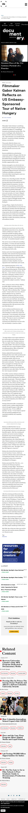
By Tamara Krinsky (5, 742)
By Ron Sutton (4, 689)
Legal (10, 746)
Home (2, 15)
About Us (14, 799)
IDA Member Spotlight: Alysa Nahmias (12, 570)
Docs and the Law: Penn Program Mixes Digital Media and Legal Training (13, 737)
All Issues (11, 24)
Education (4, 536)
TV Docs (17, 693)
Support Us (21, 799)
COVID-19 (20, 728)
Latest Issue (17, 24)
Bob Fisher (7, 117)
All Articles (5, 24)
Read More (5, 572)
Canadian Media (21, 673)
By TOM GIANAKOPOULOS (8, 724)
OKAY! (3, 810)
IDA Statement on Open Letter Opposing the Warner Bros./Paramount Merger (9, 587)
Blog (8, 799)
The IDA (3, 799)
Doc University (4, 673)
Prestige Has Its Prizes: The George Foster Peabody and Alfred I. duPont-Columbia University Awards (14, 684)
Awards (3, 693)
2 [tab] (15, 74)
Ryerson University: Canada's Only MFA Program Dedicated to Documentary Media (12, 663)
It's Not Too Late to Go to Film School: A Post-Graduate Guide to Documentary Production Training (13, 774)
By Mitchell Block (5, 780)
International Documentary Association (3, 4)
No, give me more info (5, 807)
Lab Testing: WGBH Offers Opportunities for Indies (14, 755)
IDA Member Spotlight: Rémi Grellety (12, 577)
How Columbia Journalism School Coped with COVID (14, 720)
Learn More (14, 631)
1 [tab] (13, 74)
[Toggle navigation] (26, 4)
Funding (11, 762)
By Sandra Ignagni (5, 669)
